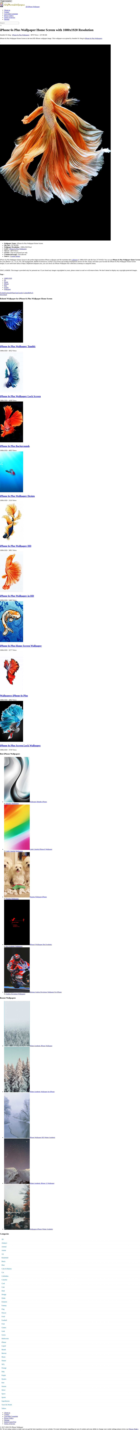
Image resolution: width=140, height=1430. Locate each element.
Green (4, 1335)
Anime (4, 1250)
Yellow (4, 1408)
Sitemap (6, 19)
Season (4, 1386)
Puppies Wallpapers (12, 899)
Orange (4, 1368)
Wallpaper (7, 289)
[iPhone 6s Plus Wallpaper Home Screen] (70, 143)
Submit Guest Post (10, 1422)
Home (6, 282)
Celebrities (5, 1276)
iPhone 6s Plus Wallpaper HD (15, 546)
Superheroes (6, 1401)
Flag (3, 1309)
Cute (3, 1287)
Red (3, 1383)
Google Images (15, 256)
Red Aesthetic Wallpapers (14, 946)
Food (3, 1316)
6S (5, 280)
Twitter (2, 293)
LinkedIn (27, 293)
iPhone (6, 284)
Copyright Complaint (11, 14)
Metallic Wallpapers (12, 803)
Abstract (4, 1243)
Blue (3, 1265)
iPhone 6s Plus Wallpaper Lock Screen (20, 396)
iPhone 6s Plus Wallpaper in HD (17, 596)
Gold (3, 1331)
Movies (4, 1353)
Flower (4, 1313)
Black (3, 1261)
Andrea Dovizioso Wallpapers (15, 994)
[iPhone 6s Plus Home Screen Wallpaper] (11, 641)
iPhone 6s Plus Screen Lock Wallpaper (20, 745)
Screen (6, 287)
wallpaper (74, 260)
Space (3, 1394)
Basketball (5, 1258)
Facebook (8, 293)
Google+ (21, 293)
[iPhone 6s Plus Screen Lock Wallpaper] (11, 741)
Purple (4, 1375)
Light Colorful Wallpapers (14, 851)
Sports (4, 1397)
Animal (4, 1247)
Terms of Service (9, 17)
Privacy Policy (9, 16)
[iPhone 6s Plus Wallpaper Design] (11, 492)
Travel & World (7, 1405)
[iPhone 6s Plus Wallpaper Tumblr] (11, 342)
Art (3, 1254)
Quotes (4, 1379)
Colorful (4, 1280)
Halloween (5, 1338)
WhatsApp (14, 293)
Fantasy (4, 1305)
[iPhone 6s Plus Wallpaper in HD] (11, 591)
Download (3, 295)
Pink (3, 1372)
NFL (3, 1364)
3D (3, 1239)
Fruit (3, 1324)
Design (4, 1294)
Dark (3, 1291)
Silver (3, 1390)
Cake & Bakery (7, 1269)
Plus (5, 286)
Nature (4, 1361)
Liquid (4, 1346)
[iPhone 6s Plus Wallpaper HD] (11, 541)
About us (7, 10)
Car (3, 1272)
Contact (6, 12)
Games (4, 1327)
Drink (3, 1298)
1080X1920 (8, 278)
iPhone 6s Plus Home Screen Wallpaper (21, 645)
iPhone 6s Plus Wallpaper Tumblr (18, 346)
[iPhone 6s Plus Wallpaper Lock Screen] (11, 392)
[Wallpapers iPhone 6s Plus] (11, 691)
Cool (3, 1283)
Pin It (31, 293)
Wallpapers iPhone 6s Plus (14, 695)
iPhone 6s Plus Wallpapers (20, 35)
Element (4, 1302)
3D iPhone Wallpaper (33, 7)
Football (4, 1320)
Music (4, 1357)
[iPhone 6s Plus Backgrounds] (11, 442)
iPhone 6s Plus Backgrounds (15, 446)
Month (4, 1349)
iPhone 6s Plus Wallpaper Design (17, 496)
